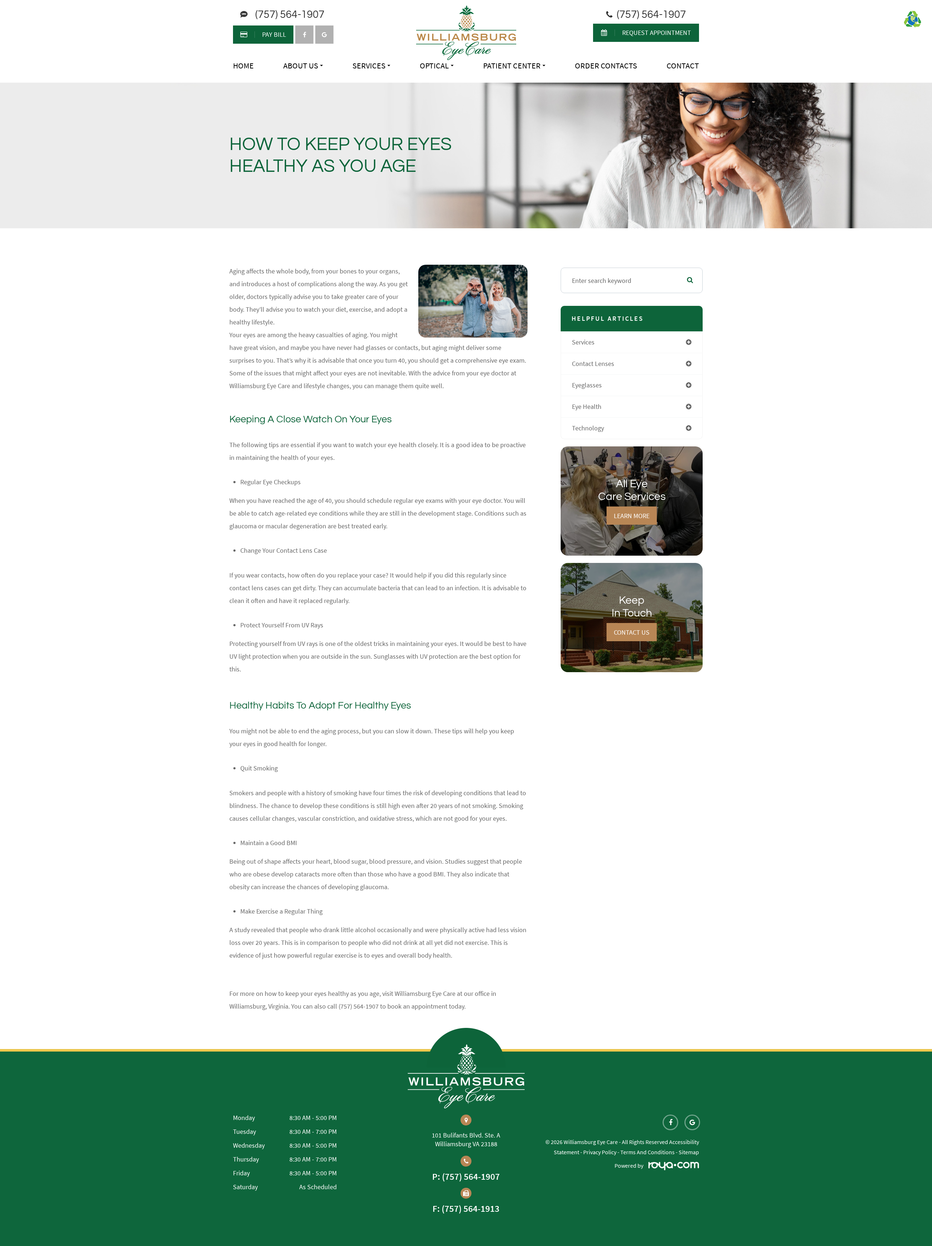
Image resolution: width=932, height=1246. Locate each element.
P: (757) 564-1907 (466, 1176)
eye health (586, 406)
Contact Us (631, 632)
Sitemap (689, 1152)
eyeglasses (587, 385)
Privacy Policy (599, 1152)
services (583, 342)
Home (243, 65)
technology (588, 428)
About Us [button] (300, 65)
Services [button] (369, 65)
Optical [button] (434, 65)
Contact (683, 65)
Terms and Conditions (647, 1152)
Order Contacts (606, 65)
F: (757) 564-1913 (466, 1208)
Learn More (631, 516)
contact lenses (593, 363)
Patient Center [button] (512, 65)
